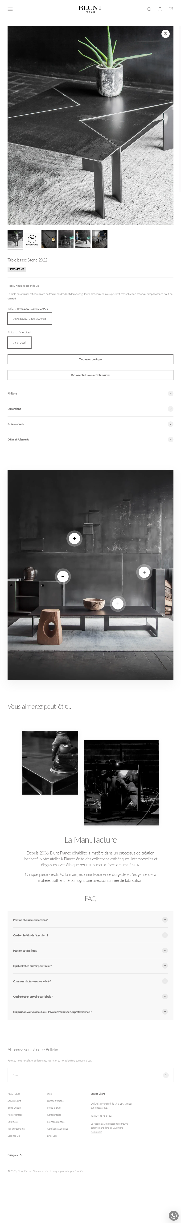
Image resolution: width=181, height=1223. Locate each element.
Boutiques (13, 1121)
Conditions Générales (57, 1128)
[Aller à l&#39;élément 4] (66, 239)
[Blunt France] (90, 9)
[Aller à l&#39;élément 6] (99, 239)
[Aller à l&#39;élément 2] (32, 241)
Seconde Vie (14, 1135)
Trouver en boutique (90, 359)
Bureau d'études (55, 1100)
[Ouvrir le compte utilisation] (160, 9)
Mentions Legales (55, 1121)
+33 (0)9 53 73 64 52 (101, 1115)
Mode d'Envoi (54, 1107)
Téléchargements (16, 1128)
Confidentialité (54, 1114)
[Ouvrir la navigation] (10, 9)
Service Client (14, 1100)
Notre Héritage (15, 1114)
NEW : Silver (14, 1093)
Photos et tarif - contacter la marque (90, 375)
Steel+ (50, 1093)
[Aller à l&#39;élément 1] (15, 239)
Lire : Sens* (52, 1135)
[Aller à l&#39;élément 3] (49, 239)
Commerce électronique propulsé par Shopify (58, 1171)
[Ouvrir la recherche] (149, 9)
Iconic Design (14, 1107)
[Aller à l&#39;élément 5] (82, 239)
